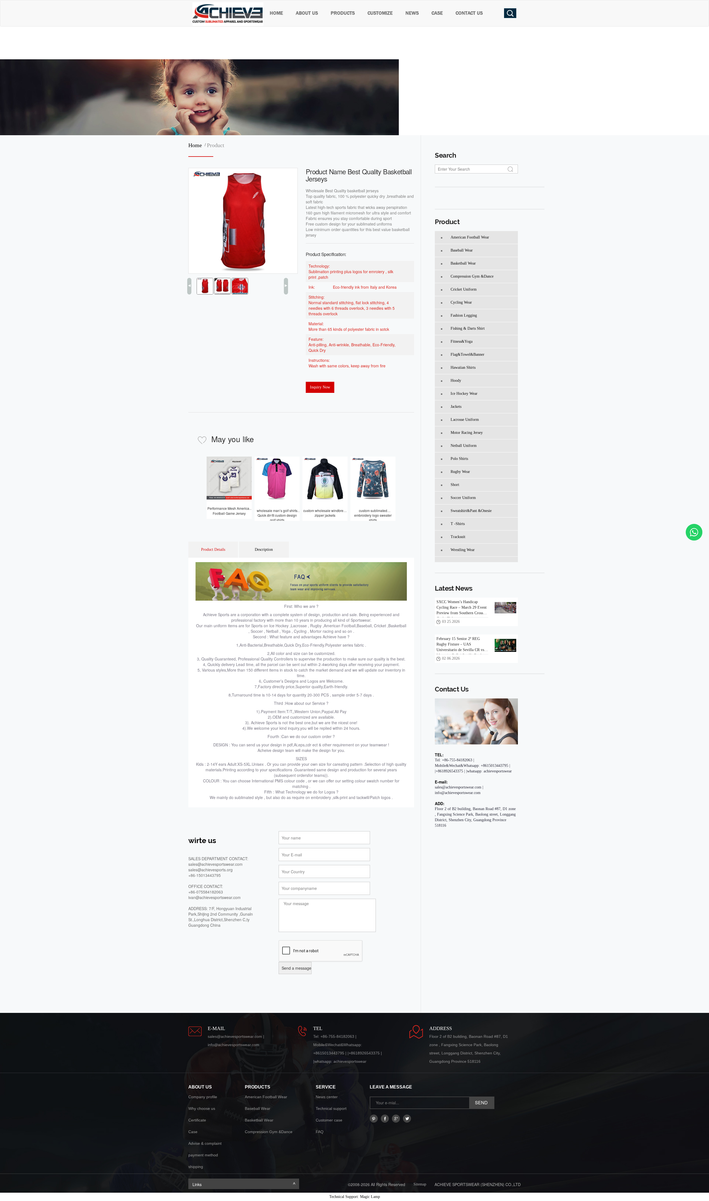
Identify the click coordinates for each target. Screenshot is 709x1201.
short (455, 485)
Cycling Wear (461, 302)
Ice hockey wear (464, 393)
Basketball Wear (463, 263)
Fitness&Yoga (461, 341)
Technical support (331, 1108)
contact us (451, 689)
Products (343, 13)
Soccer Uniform (463, 498)
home (196, 145)
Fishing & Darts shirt (468, 328)
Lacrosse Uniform (465, 420)
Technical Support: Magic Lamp (354, 1197)
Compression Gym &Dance (472, 276)
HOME (276, 13)
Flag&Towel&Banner (467, 354)
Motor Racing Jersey (467, 433)
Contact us (469, 13)
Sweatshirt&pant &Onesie (471, 511)
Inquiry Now (320, 387)
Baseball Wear (462, 250)
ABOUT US (307, 13)
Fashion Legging (464, 315)
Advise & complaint (205, 1143)
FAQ (319, 1132)
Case (437, 13)
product (215, 145)
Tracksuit (458, 537)
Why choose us (201, 1108)
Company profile (202, 1097)
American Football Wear (470, 237)
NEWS (412, 13)
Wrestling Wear (463, 550)
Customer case (329, 1120)
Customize (380, 13)
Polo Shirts (459, 459)
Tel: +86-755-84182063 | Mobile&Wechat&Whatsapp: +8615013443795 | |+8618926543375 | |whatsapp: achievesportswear (473, 765)
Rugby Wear (460, 472)
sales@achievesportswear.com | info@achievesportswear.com (459, 790)
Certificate (197, 1120)
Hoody (456, 380)
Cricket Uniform (464, 289)
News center (327, 1097)
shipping (195, 1166)
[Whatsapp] (694, 532)
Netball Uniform (464, 446)
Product (447, 222)
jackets (456, 406)
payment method (203, 1155)
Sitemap (419, 1184)
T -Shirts (458, 524)
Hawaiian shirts (463, 367)
